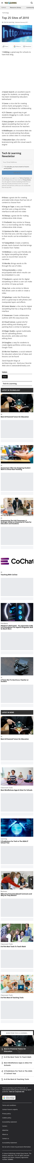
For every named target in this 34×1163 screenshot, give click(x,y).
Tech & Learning (9, 22)
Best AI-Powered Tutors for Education (15, 1050)
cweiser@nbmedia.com (20, 365)
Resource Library (15, 7)
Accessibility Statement (9, 1143)
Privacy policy (6, 1113)
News (5, 377)
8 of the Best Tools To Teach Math (17, 1057)
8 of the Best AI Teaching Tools (16, 1079)
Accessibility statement (9, 1122)
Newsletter (28, 46)
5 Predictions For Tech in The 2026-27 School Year (18, 1072)
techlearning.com (9, 363)
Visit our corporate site (16, 1091)
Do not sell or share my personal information (16, 1147)
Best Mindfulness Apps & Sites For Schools (18, 1064)
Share (6, 46)
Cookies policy (6, 1118)
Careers (4, 1126)
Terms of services (24, 178)
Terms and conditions (9, 1105)
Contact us (5, 1138)
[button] (2, 3)
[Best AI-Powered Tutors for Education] (17, 1044)
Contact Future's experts (10, 1109)
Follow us (18, 46)
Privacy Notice (27, 180)
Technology (5, 13)
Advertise (5, 1130)
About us (5, 1134)
